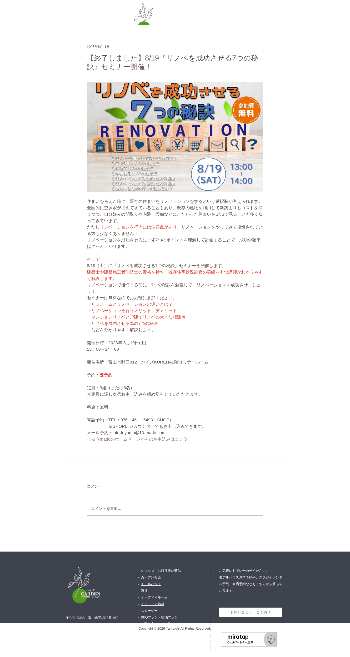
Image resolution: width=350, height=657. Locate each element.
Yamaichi (173, 628)
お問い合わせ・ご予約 (157, 624)
